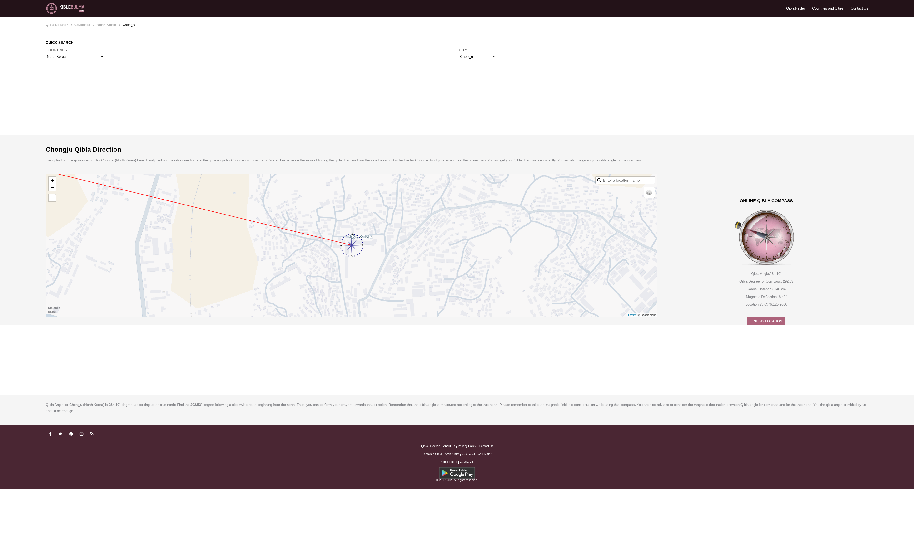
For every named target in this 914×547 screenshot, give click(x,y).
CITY (463, 50)
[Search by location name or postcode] (599, 180)
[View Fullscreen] (52, 197)
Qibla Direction (430, 446)
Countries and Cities (828, 8)
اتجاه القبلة (468, 454)
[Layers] (649, 192)
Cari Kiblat (484, 454)
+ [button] (52, 180)
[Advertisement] (457, 101)
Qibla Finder (795, 8)
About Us (449, 446)
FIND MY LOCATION (766, 321)
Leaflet (632, 315)
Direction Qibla (432, 454)
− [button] (52, 187)
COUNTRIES (56, 50)
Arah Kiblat (452, 454)
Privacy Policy (467, 446)
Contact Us (859, 8)
